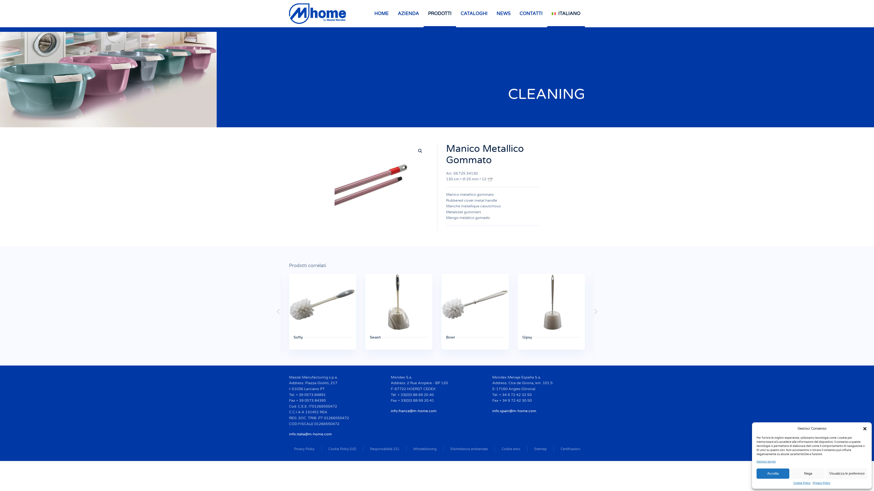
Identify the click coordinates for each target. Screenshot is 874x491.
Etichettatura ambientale (469, 449)
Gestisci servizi (766, 461)
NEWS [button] (504, 13)
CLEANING (546, 94)
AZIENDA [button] (408, 13)
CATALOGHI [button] (474, 13)
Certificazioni (570, 449)
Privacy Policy (821, 483)
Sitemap (540, 449)
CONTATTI (531, 13)
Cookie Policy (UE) (342, 449)
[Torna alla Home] (318, 13)
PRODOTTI (440, 13)
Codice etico (511, 449)
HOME (381, 13)
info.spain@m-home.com (514, 411)
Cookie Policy (801, 483)
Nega (808, 473)
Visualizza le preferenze (847, 473)
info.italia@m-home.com (310, 434)
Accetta (773, 473)
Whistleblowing (425, 449)
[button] (865, 428)
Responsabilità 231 (384, 449)
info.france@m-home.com (414, 411)
